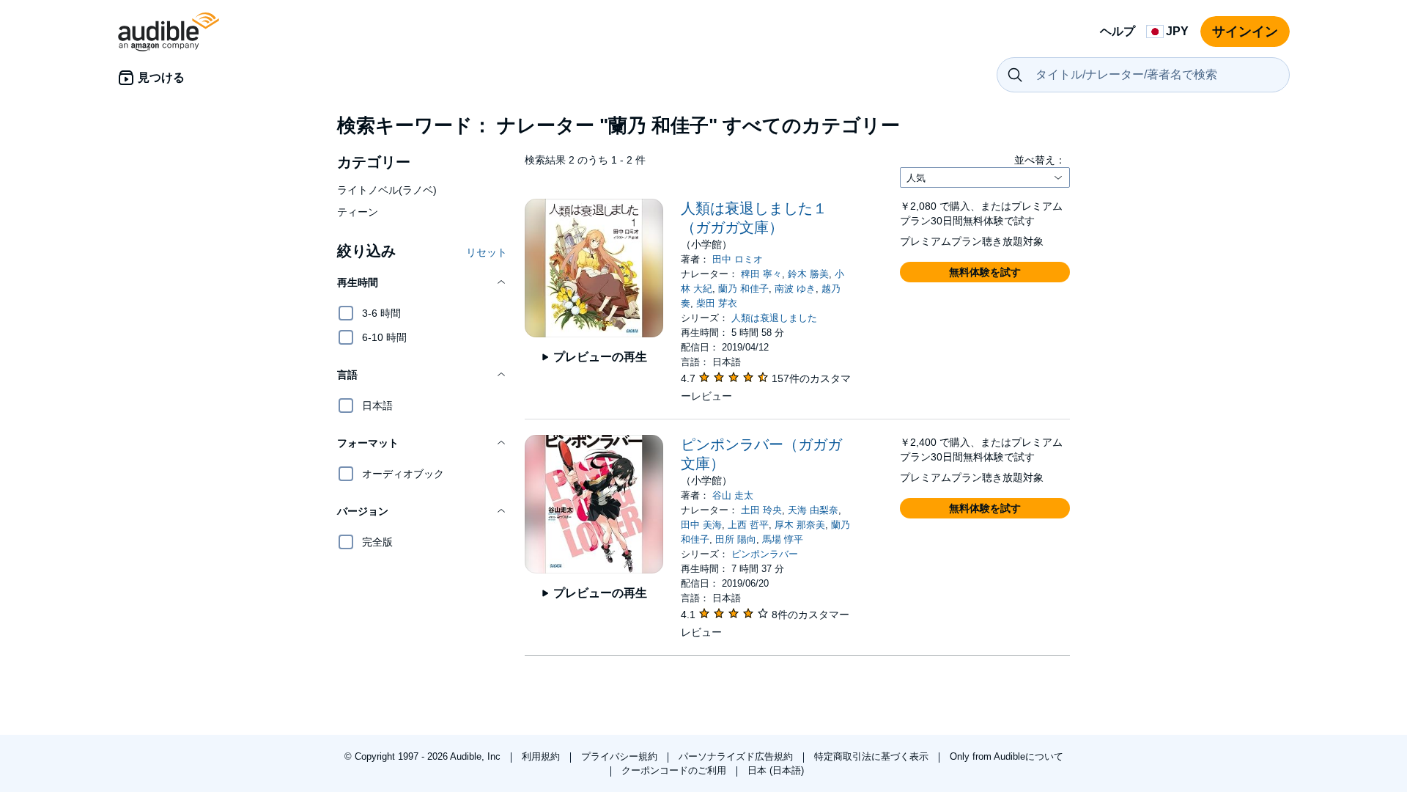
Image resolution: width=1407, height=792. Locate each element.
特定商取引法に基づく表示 (872, 756)
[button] (422, 282)
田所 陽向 (735, 539)
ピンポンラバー (764, 554)
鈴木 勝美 (808, 273)
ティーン (357, 212)
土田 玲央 (761, 510)
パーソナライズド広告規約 (737, 756)
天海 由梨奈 (813, 510)
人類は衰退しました (774, 317)
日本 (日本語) (775, 770)
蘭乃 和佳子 (743, 288)
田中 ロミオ (737, 259)
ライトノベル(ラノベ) (387, 190)
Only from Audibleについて (1006, 756)
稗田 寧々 (761, 273)
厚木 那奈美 (800, 524)
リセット (486, 252)
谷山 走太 (732, 495)
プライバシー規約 (620, 756)
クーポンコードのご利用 (675, 770)
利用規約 (542, 756)
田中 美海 (701, 524)
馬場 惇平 (782, 539)
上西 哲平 (748, 524)
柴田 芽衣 (716, 303)
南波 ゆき (795, 288)
